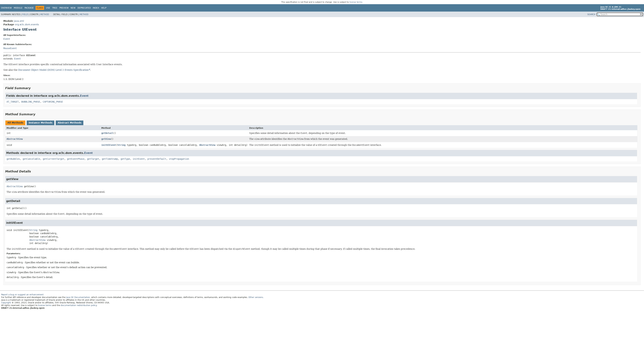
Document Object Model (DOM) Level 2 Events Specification (53, 70)
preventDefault (156, 159)
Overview (6, 8)
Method (44, 14)
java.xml (19, 21)
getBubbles (13, 159)
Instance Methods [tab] (40, 122)
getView (106, 139)
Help (103, 8)
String (121, 145)
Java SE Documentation (78, 297)
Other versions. (256, 297)
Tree (54, 8)
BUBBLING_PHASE (30, 101)
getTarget (93, 159)
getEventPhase (75, 159)
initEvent (139, 159)
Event (6, 39)
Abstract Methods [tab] (69, 122)
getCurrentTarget (53, 159)
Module (18, 8)
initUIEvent (108, 145)
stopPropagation (179, 159)
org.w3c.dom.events (27, 24)
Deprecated (84, 8)
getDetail (107, 133)
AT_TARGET (13, 101)
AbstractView (15, 139)
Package (29, 8)
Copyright (6, 302)
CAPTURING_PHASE (53, 101)
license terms (356, 2)
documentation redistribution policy (79, 305)
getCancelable (31, 159)
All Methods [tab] (15, 122)
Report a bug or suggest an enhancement (22, 294)
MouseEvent (10, 48)
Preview (64, 8)
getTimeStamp (110, 159)
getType (125, 159)
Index (96, 8)
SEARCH (591, 14)
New (73, 8)
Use (48, 8)
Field (25, 14)
